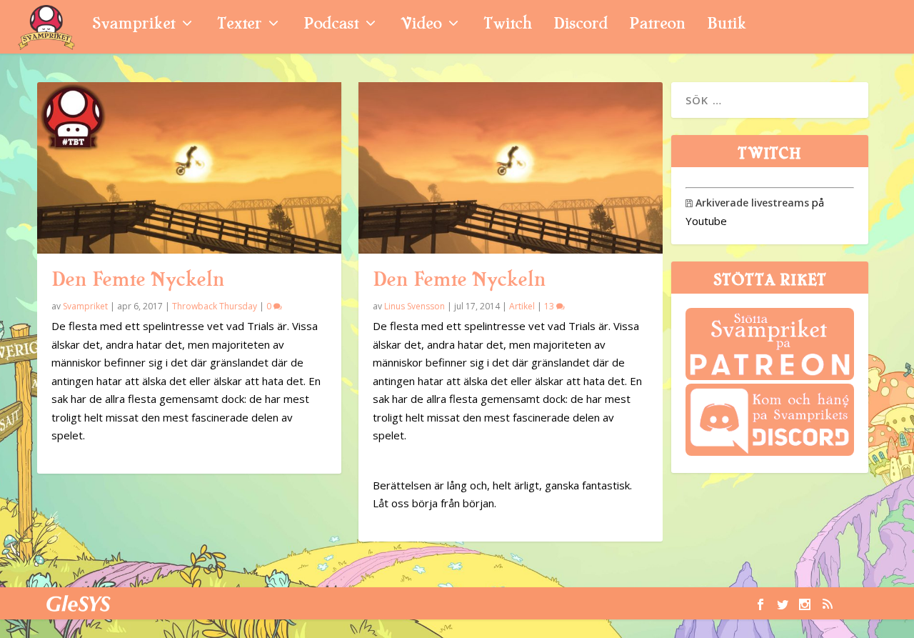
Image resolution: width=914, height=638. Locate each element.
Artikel (522, 306)
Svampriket (133, 25)
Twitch (507, 25)
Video (421, 25)
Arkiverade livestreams (747, 202)
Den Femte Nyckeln (137, 279)
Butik (726, 25)
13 (550, 306)
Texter (239, 25)
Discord (580, 25)
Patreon (657, 25)
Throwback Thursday (214, 306)
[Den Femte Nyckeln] (189, 168)
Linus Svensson (414, 306)
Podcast (330, 25)
